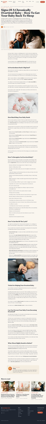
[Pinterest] (2, 413)
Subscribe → (40, 412)
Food (33, 1)
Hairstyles (19, 416)
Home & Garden (14, 2)
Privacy (29, 413)
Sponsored (43, 420)
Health (30, 1)
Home (2, 6)
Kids (27, 1)
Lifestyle (19, 1)
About (29, 409)
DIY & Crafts (23, 2)
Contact (29, 412)
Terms (29, 415)
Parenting (10, 1)
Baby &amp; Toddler (6, 6)
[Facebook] (4, 413)
